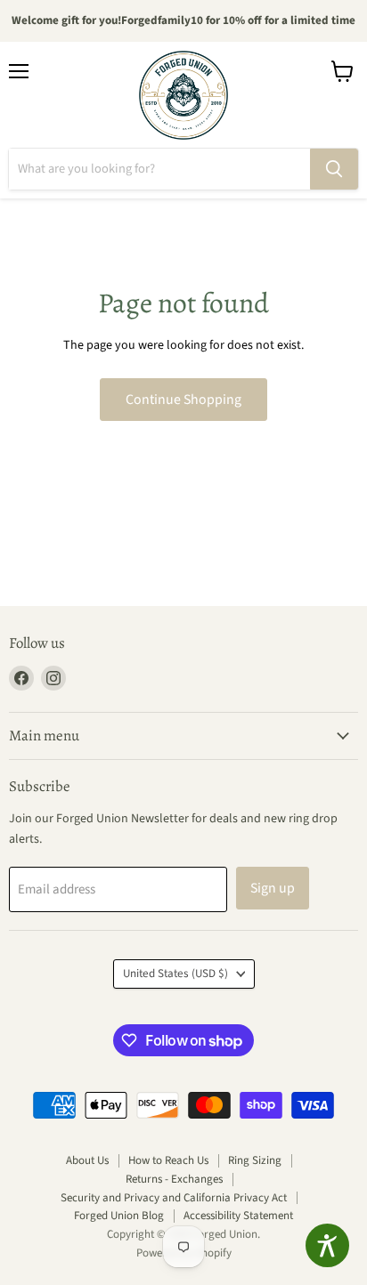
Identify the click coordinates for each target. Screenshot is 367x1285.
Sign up (272, 888)
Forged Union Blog (119, 1216)
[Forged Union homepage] (183, 95)
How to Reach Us (168, 1160)
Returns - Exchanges (174, 1179)
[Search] (334, 169)
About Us (87, 1160)
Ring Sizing (254, 1160)
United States (175, 974)
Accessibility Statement (238, 1216)
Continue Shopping (183, 399)
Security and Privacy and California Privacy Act (174, 1198)
